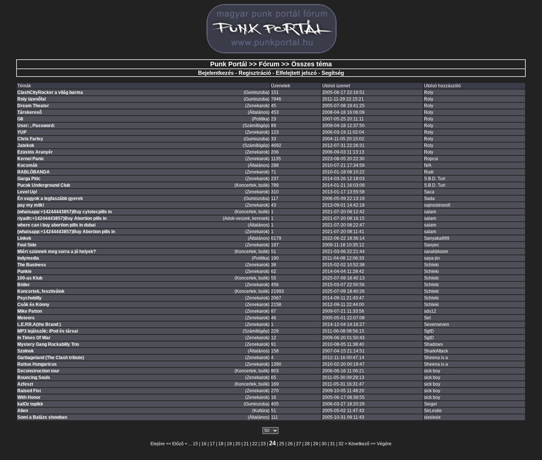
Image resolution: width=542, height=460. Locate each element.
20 (237, 443)
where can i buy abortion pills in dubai (56, 225)
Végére (384, 443)
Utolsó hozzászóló (442, 85)
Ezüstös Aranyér (35, 152)
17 (212, 443)
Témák (24, 85)
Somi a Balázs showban (42, 417)
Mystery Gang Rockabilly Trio (48, 344)
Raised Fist (29, 390)
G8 (20, 119)
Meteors (26, 317)
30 (324, 443)
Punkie (24, 271)
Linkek (24, 238)
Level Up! (27, 191)
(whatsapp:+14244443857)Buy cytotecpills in (64, 211)
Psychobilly (29, 298)
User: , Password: (36, 125)
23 (263, 443)
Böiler (23, 284)
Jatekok (25, 145)
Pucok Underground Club (43, 185)
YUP (22, 132)
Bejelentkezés (216, 73)
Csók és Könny (33, 304)
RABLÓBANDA (33, 172)
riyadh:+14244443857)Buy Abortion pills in (62, 218)
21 (246, 443)
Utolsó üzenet (336, 85)
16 (203, 443)
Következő (358, 443)
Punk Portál (228, 64)
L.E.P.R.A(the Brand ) (39, 324)
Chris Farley (30, 138)
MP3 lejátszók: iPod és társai (47, 331)
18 (220, 443)
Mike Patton (29, 311)
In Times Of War (34, 337)
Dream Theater (33, 105)
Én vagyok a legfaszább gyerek (50, 198)
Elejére (157, 443)
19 (229, 443)
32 (341, 443)
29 (315, 443)
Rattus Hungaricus (37, 364)
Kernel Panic (30, 158)
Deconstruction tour (38, 370)
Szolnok (25, 351)
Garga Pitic (29, 178)
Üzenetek (280, 85)
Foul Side (27, 244)
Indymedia (28, 258)
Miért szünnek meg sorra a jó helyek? (56, 251)
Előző (178, 443)
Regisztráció (255, 73)
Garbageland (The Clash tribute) (50, 357)
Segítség (333, 73)
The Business (31, 264)
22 (254, 443)
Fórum (269, 64)
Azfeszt (25, 384)
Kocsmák (27, 165)
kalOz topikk (30, 404)
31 (332, 443)
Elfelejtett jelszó (296, 73)
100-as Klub (29, 278)
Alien (22, 410)
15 (195, 443)
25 (281, 443)
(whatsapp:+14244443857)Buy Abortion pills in (66, 231)
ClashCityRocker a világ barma (50, 92)
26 (290, 443)
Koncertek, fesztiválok (41, 291)
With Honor (29, 397)
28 (307, 443)
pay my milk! (30, 205)
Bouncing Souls (33, 377)
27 (298, 443)
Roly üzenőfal (31, 99)
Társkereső (29, 112)
